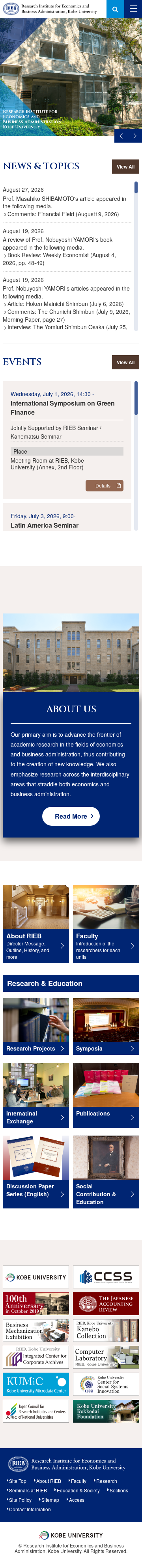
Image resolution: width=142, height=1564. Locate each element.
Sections (119, 1490)
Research (106, 1480)
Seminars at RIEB (28, 1490)
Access (76, 1499)
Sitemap (50, 1499)
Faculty (78, 1480)
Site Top (17, 1480)
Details (102, 485)
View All (126, 166)
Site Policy (20, 1499)
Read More (71, 816)
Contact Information (30, 1509)
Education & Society (78, 1490)
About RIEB (48, 1480)
